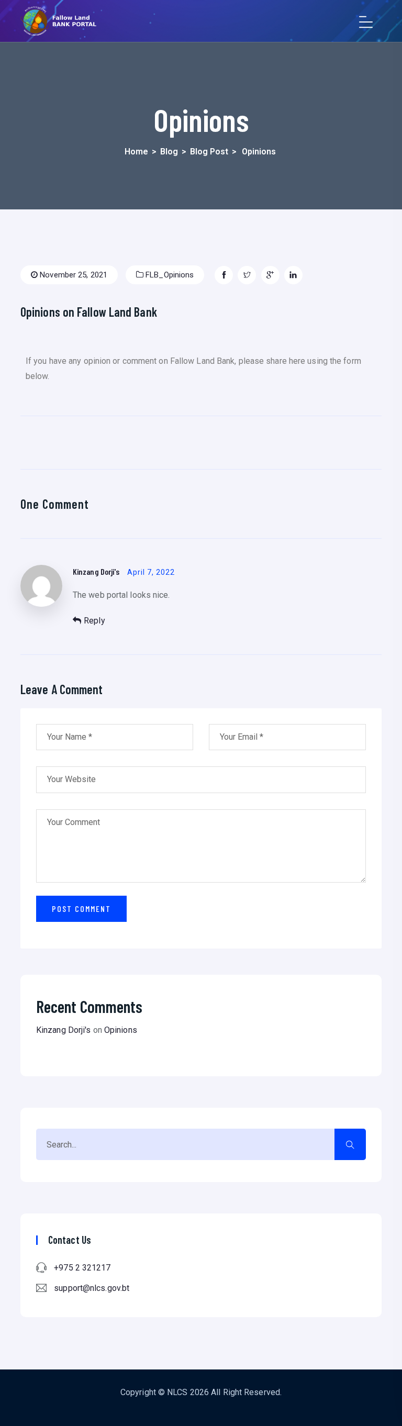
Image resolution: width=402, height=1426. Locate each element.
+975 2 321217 (82, 1268)
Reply (94, 621)
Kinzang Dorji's (96, 571)
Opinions (120, 1030)
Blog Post (209, 152)
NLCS (177, 1392)
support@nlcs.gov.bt (91, 1288)
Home (136, 152)
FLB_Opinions (168, 275)
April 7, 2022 (151, 572)
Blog (169, 152)
